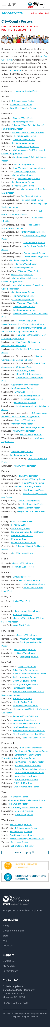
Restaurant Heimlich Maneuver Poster (27, 800)
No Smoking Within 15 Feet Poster (25, 807)
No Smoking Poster (25, 370)
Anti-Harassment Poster (24, 677)
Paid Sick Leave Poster (22, 535)
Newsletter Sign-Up (23, 852)
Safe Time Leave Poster (34, 737)
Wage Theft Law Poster (26, 776)
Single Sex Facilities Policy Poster (29, 730)
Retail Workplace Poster (24, 727)
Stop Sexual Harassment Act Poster (30, 734)
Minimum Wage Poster (23, 101)
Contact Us (15, 70)
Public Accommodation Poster (29, 772)
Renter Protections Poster (33, 231)
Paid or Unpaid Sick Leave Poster (30, 768)
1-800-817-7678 (19, 1002)
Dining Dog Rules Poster (24, 680)
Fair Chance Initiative (31, 196)
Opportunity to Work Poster (25, 384)
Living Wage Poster (24, 391)
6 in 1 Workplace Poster (26, 779)
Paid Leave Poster (19, 842)
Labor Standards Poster (22, 845)
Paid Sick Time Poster (24, 783)
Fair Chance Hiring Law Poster (29, 761)
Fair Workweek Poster (34, 253)
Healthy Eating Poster (23, 702)
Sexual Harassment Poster (23, 542)
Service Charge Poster (23, 164)
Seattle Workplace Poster (22, 835)
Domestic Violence (24, 810)
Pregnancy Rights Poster (24, 719)
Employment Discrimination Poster (31, 751)
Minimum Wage (18, 524)
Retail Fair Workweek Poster (27, 723)
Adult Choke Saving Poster (25, 670)
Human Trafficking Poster (26, 91)
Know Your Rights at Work (25, 705)
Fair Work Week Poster (32, 199)
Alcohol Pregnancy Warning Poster (29, 673)
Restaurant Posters (20, 539)
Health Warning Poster (34, 479)
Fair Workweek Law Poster (28, 765)
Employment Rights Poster (28, 611)
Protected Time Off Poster (26, 716)
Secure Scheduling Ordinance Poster (27, 838)
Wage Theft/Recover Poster (31, 511)
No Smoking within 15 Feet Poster (27, 531)
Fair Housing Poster (22, 687)
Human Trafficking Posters (28, 486)
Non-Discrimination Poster (23, 108)
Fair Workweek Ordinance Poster (28, 132)
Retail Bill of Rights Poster (28, 374)
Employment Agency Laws (25, 684)
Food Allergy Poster (22, 614)
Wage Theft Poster (22, 625)
